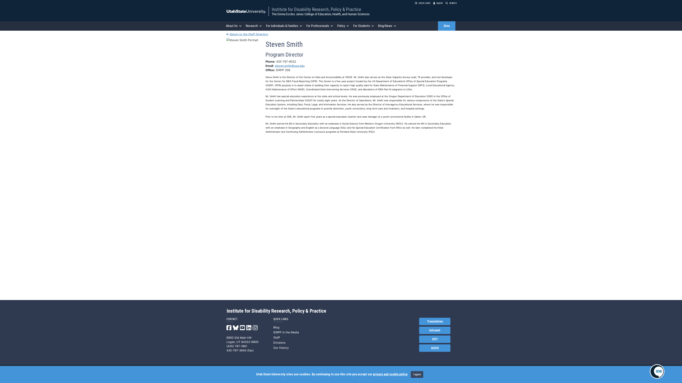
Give (447, 26)
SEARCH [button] (453, 3)
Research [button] (252, 26)
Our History (281, 347)
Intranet (434, 330)
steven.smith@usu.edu (290, 66)
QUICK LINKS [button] (424, 3)
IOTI (435, 339)
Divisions (279, 342)
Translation (435, 321)
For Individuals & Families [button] (282, 26)
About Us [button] (232, 26)
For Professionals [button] (317, 26)
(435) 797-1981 (236, 346)
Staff (276, 337)
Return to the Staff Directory (248, 34)
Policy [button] (341, 26)
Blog (276, 327)
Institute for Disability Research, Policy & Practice (316, 9)
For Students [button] (361, 26)
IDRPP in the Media (286, 332)
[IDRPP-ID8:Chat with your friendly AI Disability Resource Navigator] (657, 371)
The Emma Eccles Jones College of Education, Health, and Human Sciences (321, 14)
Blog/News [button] (385, 26)
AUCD (435, 348)
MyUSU (440, 3)
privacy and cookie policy (390, 374)
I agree (417, 374)
